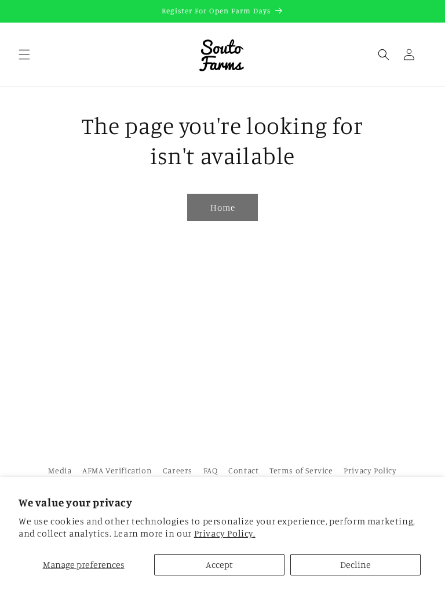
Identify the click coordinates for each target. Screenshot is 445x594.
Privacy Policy (370, 470)
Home (222, 207)
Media (59, 470)
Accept (219, 564)
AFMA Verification (117, 470)
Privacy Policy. (225, 533)
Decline (355, 564)
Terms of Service (301, 470)
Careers (177, 470)
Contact (243, 470)
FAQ (210, 470)
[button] (24, 54)
